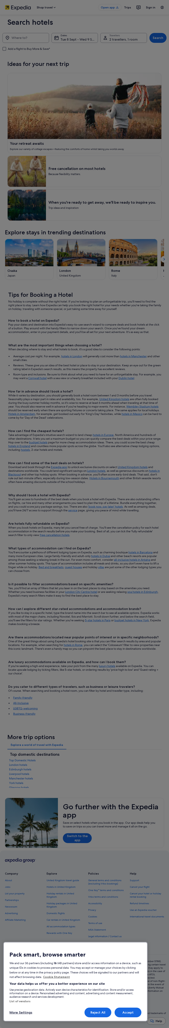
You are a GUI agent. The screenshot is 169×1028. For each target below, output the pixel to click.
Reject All (98, 1012)
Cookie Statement (56, 977)
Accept (128, 1012)
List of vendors (20, 1001)
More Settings (20, 1012)
